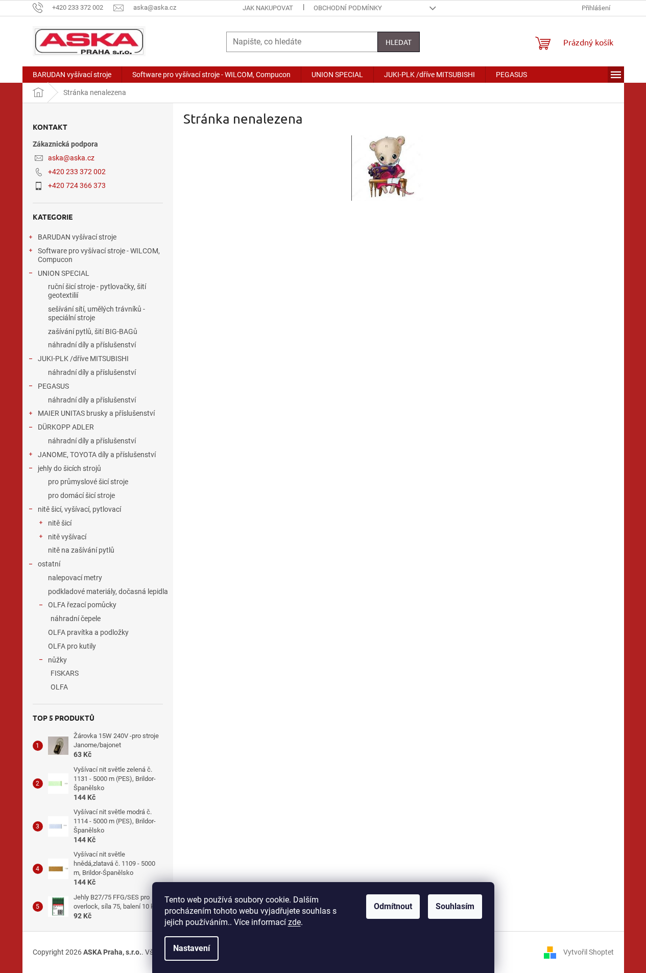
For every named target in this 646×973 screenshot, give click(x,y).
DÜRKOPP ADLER (66, 427)
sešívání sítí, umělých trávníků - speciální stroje (96, 313)
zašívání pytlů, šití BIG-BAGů (92, 331)
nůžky (57, 660)
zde (294, 922)
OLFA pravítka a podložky (88, 632)
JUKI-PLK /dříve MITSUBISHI (83, 358)
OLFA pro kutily (72, 646)
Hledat (399, 41)
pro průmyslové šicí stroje (88, 482)
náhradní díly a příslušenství (92, 345)
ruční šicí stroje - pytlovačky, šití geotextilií (97, 290)
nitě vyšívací (67, 537)
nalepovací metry (75, 578)
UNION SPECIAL (63, 273)
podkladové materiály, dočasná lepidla (108, 591)
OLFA (59, 687)
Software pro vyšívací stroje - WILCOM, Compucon (99, 255)
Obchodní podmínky (348, 8)
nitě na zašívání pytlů (81, 550)
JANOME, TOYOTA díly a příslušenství (97, 454)
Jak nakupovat (268, 8)
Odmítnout (393, 906)
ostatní (49, 564)
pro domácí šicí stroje (81, 495)
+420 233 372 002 (77, 172)
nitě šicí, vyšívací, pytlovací (79, 509)
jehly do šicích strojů (69, 468)
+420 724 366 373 (77, 185)
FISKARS (65, 673)
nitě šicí (59, 523)
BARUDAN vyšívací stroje (77, 237)
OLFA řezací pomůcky (82, 605)
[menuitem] (72, 74)
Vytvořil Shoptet (588, 951)
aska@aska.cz (71, 158)
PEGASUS (53, 386)
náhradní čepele (76, 618)
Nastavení (191, 948)
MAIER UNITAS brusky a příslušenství (96, 413)
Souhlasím (455, 906)
